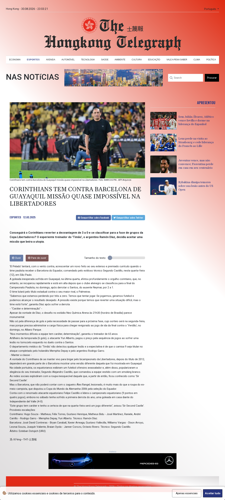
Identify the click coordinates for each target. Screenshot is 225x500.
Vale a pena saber (176, 59)
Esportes (33, 59)
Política (211, 59)
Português (210, 9)
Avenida (50, 59)
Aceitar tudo (212, 493)
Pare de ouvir (38, 258)
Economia (15, 59)
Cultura (137, 59)
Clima (197, 59)
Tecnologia (88, 59)
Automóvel (68, 59)
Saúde (104, 59)
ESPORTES (15, 217)
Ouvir (17, 258)
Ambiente (120, 59)
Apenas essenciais (187, 493)
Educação (154, 59)
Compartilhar (94, 217)
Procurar (212, 77)
